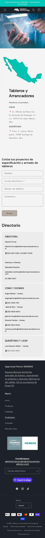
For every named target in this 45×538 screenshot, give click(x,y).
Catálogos (9, 411)
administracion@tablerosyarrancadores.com (22, 463)
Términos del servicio (14, 530)
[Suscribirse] (37, 471)
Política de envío (23, 534)
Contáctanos (10, 417)
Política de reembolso (34, 526)
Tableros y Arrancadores (21, 523)
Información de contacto (32, 530)
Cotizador (9, 423)
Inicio (7, 400)
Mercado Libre (11, 428)
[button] (5, 10)
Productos (9, 406)
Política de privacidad (17, 526)
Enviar (9, 213)
